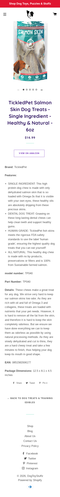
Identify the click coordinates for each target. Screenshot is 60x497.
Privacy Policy (30, 446)
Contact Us (30, 441)
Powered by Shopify (30, 480)
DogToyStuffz (35, 475)
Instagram (31, 468)
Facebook (31, 453)
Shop (30, 426)
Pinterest (31, 463)
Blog (30, 431)
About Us (30, 436)
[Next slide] (41, 89)
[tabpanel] (30, 51)
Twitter (31, 458)
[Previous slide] (18, 89)
